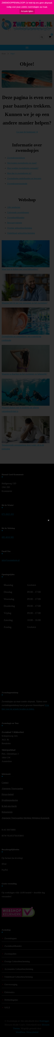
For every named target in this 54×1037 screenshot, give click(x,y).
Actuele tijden (27, 11)
